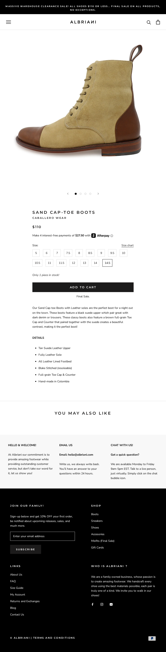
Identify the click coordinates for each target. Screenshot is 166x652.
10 (123, 253)
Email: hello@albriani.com (76, 455)
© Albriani (20, 637)
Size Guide (16, 588)
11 (49, 263)
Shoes (95, 527)
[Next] (98, 194)
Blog (13, 608)
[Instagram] (101, 604)
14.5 (107, 263)
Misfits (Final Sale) (102, 541)
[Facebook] (92, 604)
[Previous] (67, 194)
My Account (17, 594)
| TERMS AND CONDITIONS (53, 637)
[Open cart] (158, 22)
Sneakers (97, 521)
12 (73, 263)
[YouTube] (111, 604)
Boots (95, 514)
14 (95, 263)
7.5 (68, 253)
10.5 (37, 263)
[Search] (149, 22)
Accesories (97, 534)
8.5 (90, 253)
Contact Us (17, 614)
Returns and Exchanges (25, 601)
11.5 (61, 263)
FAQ (13, 581)
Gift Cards (97, 547)
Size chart (127, 245)
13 (84, 263)
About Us (16, 575)
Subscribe (25, 549)
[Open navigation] (8, 22)
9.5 (112, 253)
